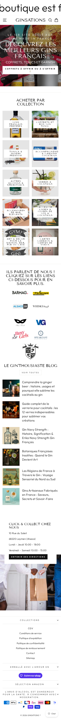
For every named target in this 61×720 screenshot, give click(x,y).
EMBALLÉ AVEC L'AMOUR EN (29, 667)
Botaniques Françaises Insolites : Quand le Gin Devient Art (37, 455)
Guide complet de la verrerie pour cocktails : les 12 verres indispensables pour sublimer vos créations (40, 412)
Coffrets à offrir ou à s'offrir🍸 (30, 70)
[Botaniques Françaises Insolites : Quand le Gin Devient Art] (11, 457)
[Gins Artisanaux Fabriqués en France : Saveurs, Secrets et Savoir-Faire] (11, 496)
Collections (30, 620)
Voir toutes (30, 372)
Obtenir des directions (28, 557)
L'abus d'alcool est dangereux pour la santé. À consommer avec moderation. (30, 694)
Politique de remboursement (30, 648)
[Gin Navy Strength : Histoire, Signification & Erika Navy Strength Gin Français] (11, 435)
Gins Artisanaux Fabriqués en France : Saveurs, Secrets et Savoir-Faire (39, 495)
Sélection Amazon (29, 684)
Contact (30, 653)
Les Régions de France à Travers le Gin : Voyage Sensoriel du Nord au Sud (39, 475)
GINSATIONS (31, 20)
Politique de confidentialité (30, 643)
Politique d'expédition (30, 638)
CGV (30, 628)
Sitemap (30, 658)
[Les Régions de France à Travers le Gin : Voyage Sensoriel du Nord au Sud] (11, 476)
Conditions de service (30, 633)
